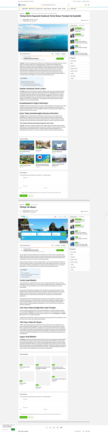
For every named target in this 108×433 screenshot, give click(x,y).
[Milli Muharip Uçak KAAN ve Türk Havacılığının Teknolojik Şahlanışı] (43, 363)
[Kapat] (65, 57)
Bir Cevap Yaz (23, 172)
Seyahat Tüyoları (74, 71)
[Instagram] (57, 427)
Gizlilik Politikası (5, 429)
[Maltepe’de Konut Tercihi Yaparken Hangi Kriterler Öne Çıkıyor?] (59, 363)
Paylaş (89, 431)
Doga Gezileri (26, 19)
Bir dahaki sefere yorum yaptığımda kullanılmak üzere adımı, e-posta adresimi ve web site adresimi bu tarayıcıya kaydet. (41, 192)
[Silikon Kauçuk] (27, 380)
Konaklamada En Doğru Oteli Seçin (28, 82)
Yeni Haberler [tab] (81, 25)
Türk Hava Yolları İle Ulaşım (26, 275)
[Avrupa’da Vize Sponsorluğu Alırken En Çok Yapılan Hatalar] (79, 52)
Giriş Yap (31, 195)
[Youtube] (61, 427)
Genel (71, 63)
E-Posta (45, 187)
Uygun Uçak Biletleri (25, 277)
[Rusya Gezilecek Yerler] (27, 147)
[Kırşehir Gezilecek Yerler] (27, 161)
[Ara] (86, 5)
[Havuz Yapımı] (43, 147)
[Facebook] (46, 427)
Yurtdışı (72, 78)
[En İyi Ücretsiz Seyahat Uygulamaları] (79, 30)
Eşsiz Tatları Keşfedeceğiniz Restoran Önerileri (30, 84)
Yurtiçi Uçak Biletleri (25, 272)
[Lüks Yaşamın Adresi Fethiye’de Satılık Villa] (59, 380)
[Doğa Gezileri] (22, 4)
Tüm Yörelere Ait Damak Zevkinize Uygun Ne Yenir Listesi (32, 85)
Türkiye (72, 73)
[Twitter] (50, 427)
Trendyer (31, 70)
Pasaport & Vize (73, 68)
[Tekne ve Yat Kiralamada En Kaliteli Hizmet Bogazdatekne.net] (59, 161)
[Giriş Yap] (88, 5)
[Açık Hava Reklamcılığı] (59, 147)
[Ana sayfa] (19, 9)
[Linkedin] (54, 427)
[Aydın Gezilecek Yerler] (27, 363)
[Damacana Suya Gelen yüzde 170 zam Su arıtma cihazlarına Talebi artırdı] (43, 161)
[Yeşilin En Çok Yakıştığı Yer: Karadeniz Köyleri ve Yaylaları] (79, 41)
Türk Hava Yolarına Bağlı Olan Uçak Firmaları (30, 274)
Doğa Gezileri (73, 60)
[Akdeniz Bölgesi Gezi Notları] (79, 47)
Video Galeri (72, 76)
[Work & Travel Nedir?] (79, 35)
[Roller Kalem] (43, 380)
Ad (20, 187)
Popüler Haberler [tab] (73, 25)
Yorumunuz (25, 177)
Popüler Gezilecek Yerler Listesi (27, 81)
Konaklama (72, 65)
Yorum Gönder (23, 195)
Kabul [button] (13, 429)
